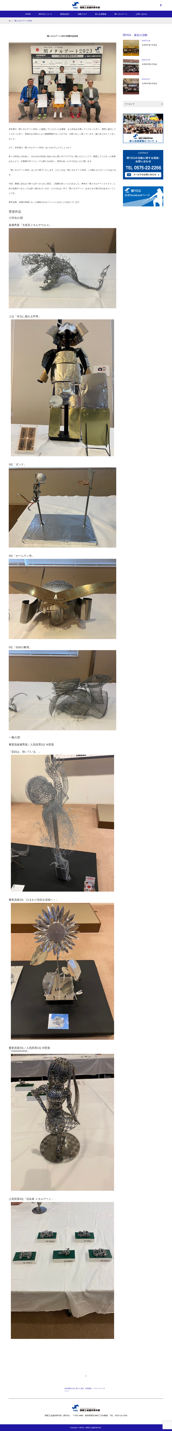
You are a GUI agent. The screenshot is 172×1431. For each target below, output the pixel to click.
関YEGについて (45, 14)
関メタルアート (121, 14)
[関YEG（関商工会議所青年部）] (86, 5)
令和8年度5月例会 (149, 83)
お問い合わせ (141, 14)
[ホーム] (9, 18)
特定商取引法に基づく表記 (74, 1388)
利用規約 (88, 1388)
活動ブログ (82, 14)
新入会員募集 (100, 14)
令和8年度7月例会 (149, 45)
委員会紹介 (65, 14)
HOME (28, 14)
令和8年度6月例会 (149, 64)
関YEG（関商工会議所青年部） (90, 1428)
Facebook (161, 5)
